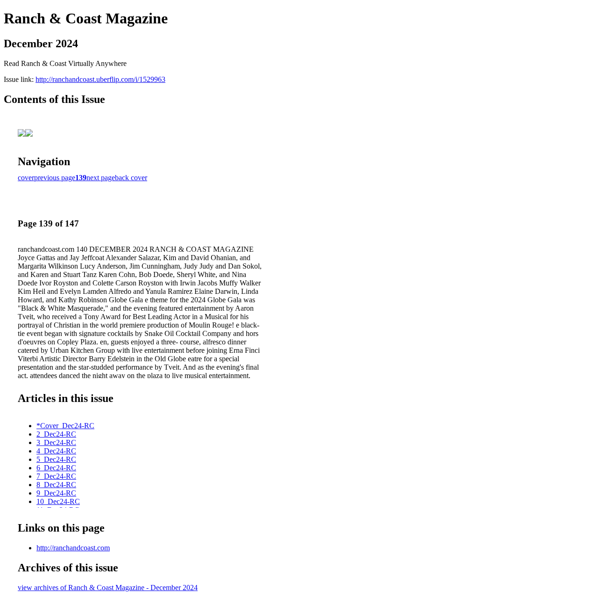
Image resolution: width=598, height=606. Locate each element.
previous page (54, 178)
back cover (131, 178)
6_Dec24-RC (56, 468)
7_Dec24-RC (56, 476)
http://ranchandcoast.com (73, 548)
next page (100, 178)
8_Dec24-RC (56, 485)
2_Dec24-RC (56, 434)
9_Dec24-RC (56, 493)
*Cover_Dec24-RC (65, 426)
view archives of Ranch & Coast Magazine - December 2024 (108, 587)
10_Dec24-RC (58, 501)
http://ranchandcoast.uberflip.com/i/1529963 (100, 79)
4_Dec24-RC (56, 451)
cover (26, 178)
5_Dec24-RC (56, 459)
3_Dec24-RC (56, 442)
